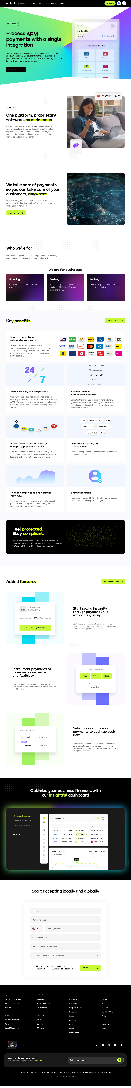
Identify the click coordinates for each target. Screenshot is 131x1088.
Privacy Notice (38, 1061)
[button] (14, 834)
